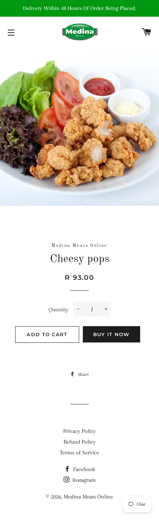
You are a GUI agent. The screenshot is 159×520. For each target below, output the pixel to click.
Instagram (83, 480)
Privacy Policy (79, 431)
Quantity (58, 309)
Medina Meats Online (88, 496)
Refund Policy (80, 441)
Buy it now (111, 334)
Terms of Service (79, 452)
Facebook (83, 469)
